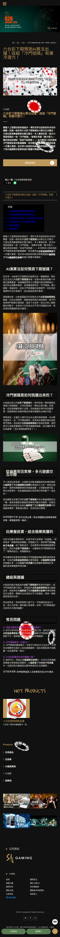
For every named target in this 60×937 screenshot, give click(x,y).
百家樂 (8, 759)
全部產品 (9, 752)
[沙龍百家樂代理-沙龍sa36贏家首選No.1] (16, 801)
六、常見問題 (11, 229)
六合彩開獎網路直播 (19, 180)
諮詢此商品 (30, 163)
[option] (30, 81)
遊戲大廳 (9, 883)
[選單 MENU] (4, 4)
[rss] (35, 918)
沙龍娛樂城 (10, 766)
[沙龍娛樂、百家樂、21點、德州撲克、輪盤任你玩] (43, 821)
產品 (18, 42)
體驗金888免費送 (37, 890)
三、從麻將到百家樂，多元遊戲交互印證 (24, 218)
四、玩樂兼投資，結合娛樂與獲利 (20, 221)
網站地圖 (12, 897)
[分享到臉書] (30, 918)
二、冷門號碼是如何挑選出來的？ (20, 214)
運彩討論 (9, 890)
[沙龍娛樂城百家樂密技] (19, 858)
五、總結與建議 (12, 225)
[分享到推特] (25, 918)
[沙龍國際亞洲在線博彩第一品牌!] (43, 801)
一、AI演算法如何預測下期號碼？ (20, 211)
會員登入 (33, 894)
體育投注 (33, 879)
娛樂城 (8, 780)
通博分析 (9, 887)
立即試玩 (9, 894)
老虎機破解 (34, 887)
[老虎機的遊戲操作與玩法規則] (16, 821)
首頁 (13, 42)
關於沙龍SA (35, 883)
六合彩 (23, 42)
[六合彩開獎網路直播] (16, 708)
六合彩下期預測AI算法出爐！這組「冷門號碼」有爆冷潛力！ (29, 196)
